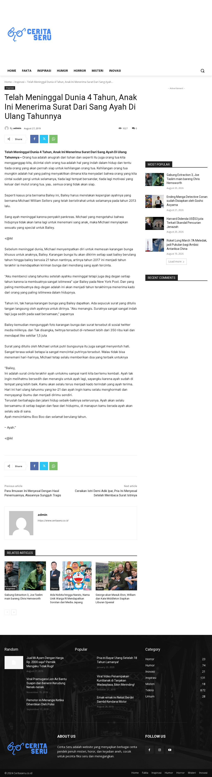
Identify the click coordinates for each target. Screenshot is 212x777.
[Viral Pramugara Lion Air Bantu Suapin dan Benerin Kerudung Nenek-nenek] (14, 683)
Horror (54, 588)
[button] (202, 71)
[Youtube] (170, 750)
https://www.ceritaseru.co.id (53, 520)
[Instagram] (159, 750)
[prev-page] (7, 612)
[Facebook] (34, 139)
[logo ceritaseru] (29, 34)
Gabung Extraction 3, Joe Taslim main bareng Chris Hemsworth (183, 179)
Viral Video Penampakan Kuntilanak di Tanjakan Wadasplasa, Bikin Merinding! (116, 680)
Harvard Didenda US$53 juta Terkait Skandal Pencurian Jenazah (185, 222)
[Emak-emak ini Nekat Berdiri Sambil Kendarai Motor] (84, 702)
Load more (175, 261)
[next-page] (13, 612)
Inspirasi (19, 82)
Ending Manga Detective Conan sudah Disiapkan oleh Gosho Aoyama (187, 201)
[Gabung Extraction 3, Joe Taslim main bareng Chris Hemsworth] (25, 575)
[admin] (7, 128)
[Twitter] (44, 139)
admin (17, 128)
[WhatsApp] (53, 139)
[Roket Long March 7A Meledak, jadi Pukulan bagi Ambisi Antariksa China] (154, 245)
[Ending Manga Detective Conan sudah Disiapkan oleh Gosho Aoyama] (154, 201)
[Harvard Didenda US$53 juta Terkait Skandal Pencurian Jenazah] (154, 223)
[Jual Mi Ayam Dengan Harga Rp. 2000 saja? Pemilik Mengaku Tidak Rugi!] (14, 662)
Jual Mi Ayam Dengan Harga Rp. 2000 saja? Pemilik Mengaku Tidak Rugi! (45, 662)
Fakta (99, 588)
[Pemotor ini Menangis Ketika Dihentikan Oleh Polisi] (14, 704)
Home (8, 82)
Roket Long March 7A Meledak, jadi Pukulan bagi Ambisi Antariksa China (187, 244)
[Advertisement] (130, 35)
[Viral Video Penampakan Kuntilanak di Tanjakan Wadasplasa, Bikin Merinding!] (84, 681)
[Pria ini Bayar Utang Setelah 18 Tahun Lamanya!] (84, 662)
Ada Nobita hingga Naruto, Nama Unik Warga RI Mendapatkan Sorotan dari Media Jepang (70, 598)
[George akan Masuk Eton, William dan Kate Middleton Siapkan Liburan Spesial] (116, 575)
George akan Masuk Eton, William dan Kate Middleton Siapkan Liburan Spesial (116, 598)
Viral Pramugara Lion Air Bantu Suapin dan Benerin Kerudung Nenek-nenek (46, 683)
